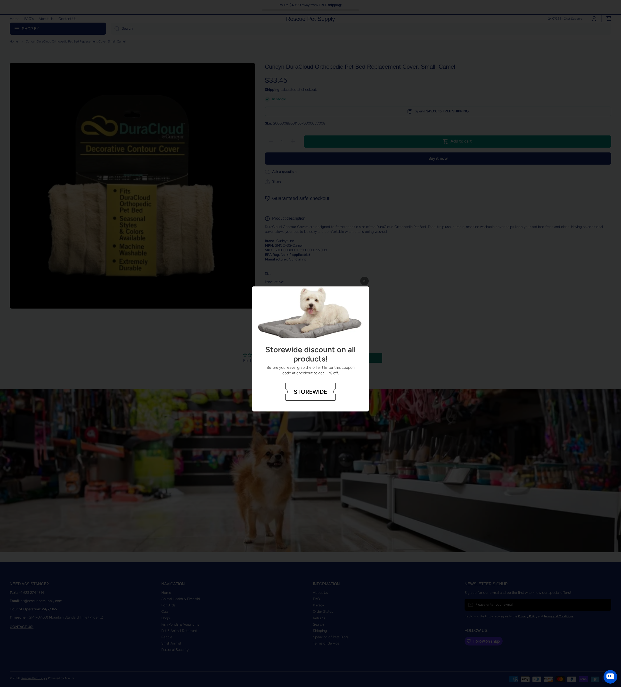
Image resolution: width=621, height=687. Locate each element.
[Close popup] (364, 281)
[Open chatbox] (610, 677)
